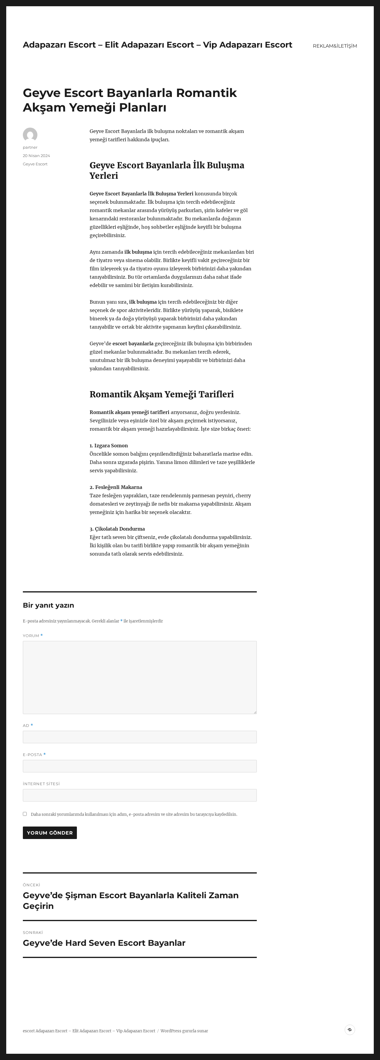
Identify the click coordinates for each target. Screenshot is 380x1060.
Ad (28, 725)
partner (30, 147)
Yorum (33, 635)
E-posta (34, 754)
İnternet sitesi (41, 783)
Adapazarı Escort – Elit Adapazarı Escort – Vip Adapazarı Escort (157, 45)
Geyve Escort (35, 163)
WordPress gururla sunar (184, 1031)
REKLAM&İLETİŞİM (335, 46)
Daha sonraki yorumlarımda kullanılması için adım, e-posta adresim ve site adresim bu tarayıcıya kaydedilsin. (134, 814)
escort (29, 1031)
